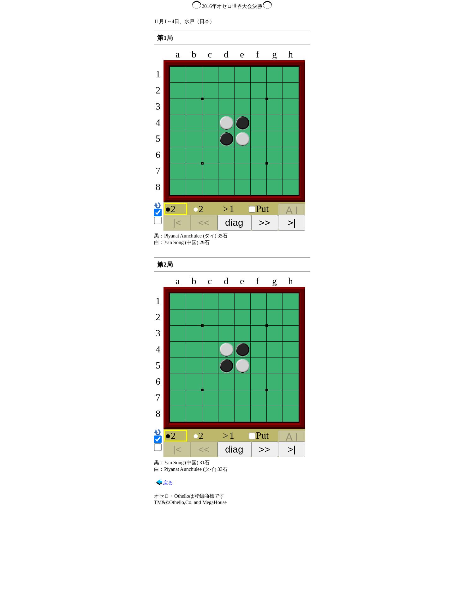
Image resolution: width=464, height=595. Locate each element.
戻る (168, 482)
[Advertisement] (232, 549)
